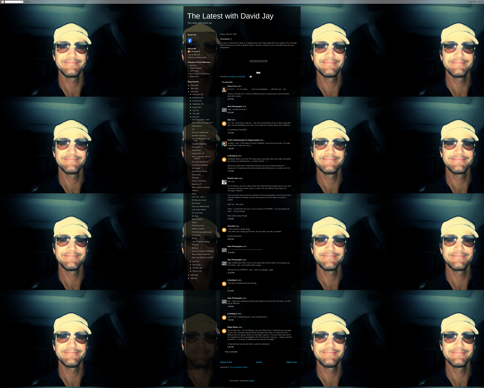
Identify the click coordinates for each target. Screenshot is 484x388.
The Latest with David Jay (230, 16)
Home (259, 362)
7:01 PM (231, 133)
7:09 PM (231, 149)
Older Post (291, 362)
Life (193, 129)
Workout (195, 190)
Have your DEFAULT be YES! (203, 257)
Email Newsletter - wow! (200, 120)
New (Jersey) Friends (199, 171)
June (194, 114)
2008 (192, 88)
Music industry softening (201, 187)
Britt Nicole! (196, 203)
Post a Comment (231, 352)
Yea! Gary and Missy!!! (200, 162)
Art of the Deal (197, 213)
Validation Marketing (199, 144)
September (196, 104)
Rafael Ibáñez (233, 327)
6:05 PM (231, 347)
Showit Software (196, 68)
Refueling (195, 178)
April (194, 261)
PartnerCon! (196, 235)
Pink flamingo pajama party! (202, 232)
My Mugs (195, 216)
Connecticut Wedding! (200, 165)
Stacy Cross (232, 86)
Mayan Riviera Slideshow (201, 254)
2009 (192, 85)
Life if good (196, 168)
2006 (192, 275)
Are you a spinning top (200, 132)
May (194, 117)
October (195, 101)
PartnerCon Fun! (198, 226)
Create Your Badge (193, 44)
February (195, 268)
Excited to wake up (199, 136)
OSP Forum (194, 71)
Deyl (229, 120)
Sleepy (194, 238)
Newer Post (226, 362)
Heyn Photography (235, 106)
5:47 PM (231, 99)
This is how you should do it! (202, 123)
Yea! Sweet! (196, 150)
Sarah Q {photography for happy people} (243, 140)
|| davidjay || (232, 156)
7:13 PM (231, 171)
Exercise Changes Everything (203, 251)
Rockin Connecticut (199, 181)
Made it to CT (197, 184)
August (195, 107)
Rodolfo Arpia (233, 178)
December (196, 94)
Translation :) (196, 147)
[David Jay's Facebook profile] (190, 42)
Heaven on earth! (198, 229)
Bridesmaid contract (199, 200)
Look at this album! (199, 210)
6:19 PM (231, 113)
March (195, 265)
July (194, 110)
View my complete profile (197, 57)
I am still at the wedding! (201, 242)
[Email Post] (250, 77)
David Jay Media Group (200, 206)
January (195, 271)
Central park (196, 175)
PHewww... (196, 245)
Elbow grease (197, 126)
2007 (192, 92)
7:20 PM (231, 219)
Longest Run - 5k (198, 153)
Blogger (251, 381)
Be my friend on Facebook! (200, 74)
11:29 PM (231, 273)
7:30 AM (231, 306)
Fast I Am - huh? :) (199, 197)
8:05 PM (231, 239)
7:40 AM (231, 320)
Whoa (194, 194)
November (196, 98)
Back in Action (197, 219)
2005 (192, 278)
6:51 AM (231, 291)
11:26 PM (231, 252)
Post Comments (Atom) (238, 367)
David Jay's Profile (193, 37)
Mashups (195, 248)
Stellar (194, 222)
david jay (193, 65)
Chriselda (231, 226)
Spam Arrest (194, 76)
